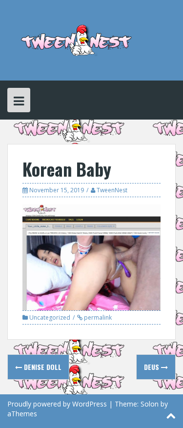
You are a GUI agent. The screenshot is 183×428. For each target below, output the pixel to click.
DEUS (152, 367)
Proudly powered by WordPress (57, 403)
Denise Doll (41, 367)
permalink (97, 317)
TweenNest (112, 190)
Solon (150, 403)
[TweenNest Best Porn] (76, 39)
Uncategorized (49, 317)
